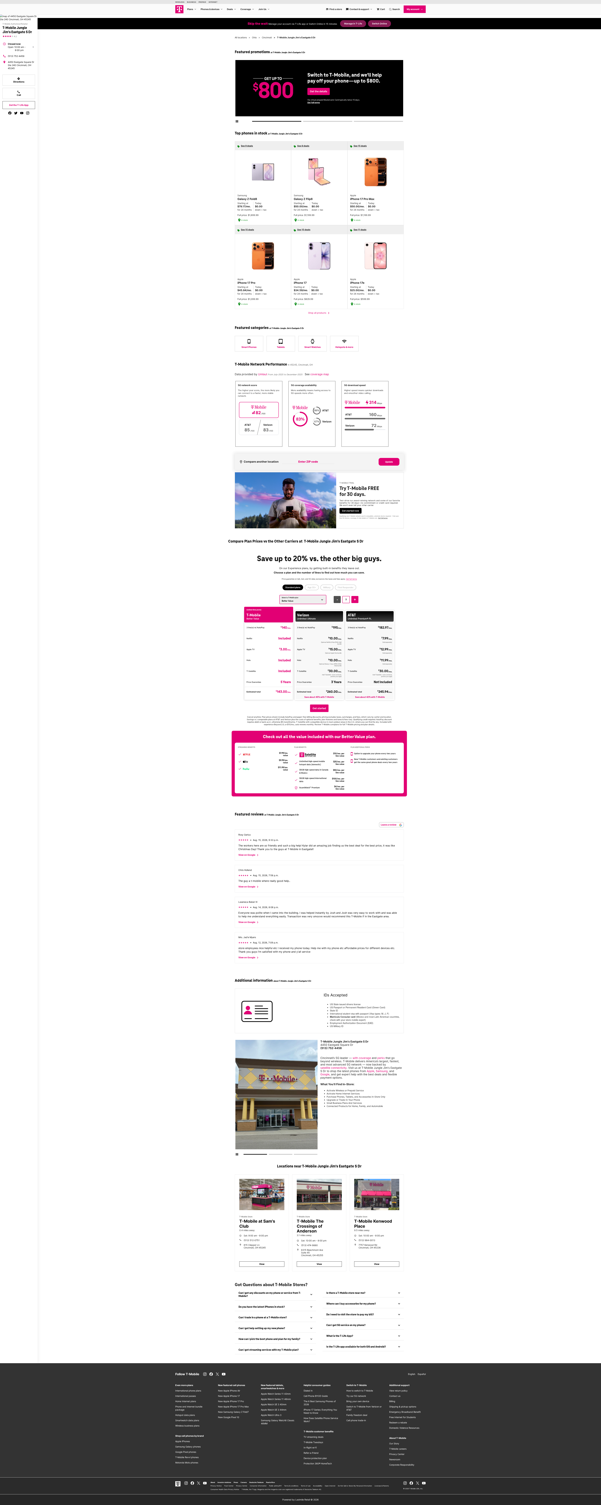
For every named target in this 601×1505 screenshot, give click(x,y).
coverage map (319, 374)
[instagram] (28, 113)
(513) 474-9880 (309, 1245)
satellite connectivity (333, 1067)
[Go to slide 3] (354, 122)
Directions (18, 80)
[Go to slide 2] (304, 122)
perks (381, 1058)
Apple (370, 1071)
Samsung (382, 1071)
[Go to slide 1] (253, 122)
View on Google (248, 855)
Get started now (350, 510)
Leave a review (389, 824)
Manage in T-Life (353, 23)
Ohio (254, 37)
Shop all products (319, 313)
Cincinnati (267, 37)
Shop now (316, 100)
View (262, 1264)
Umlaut (263, 374)
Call (19, 93)
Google (324, 1074)
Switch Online (379, 23)
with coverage (362, 1058)
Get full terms (383, 518)
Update (389, 461)
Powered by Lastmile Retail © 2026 (300, 1499)
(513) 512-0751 (252, 1240)
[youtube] (22, 113)
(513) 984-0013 (367, 1240)
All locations (241, 37)
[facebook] (10, 113)
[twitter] (16, 113)
